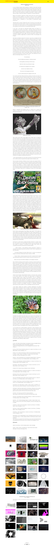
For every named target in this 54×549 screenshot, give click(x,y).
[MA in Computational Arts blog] (12, 1)
